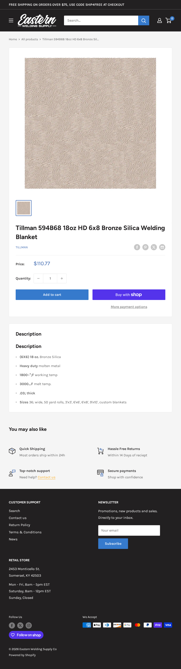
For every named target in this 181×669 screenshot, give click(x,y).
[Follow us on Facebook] (12, 625)
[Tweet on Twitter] (154, 247)
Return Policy (19, 525)
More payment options (129, 307)
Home (13, 39)
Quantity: (23, 278)
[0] (168, 20)
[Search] (143, 20)
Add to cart (52, 294)
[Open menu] (11, 20)
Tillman (22, 247)
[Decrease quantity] (38, 278)
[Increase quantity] (61, 278)
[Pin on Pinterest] (145, 247)
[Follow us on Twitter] (20, 625)
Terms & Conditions (25, 532)
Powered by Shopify (22, 655)
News (13, 539)
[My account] (159, 20)
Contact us (46, 477)
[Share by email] (162, 247)
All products (29, 39)
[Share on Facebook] (137, 247)
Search (14, 511)
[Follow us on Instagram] (29, 625)
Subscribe (113, 543)
